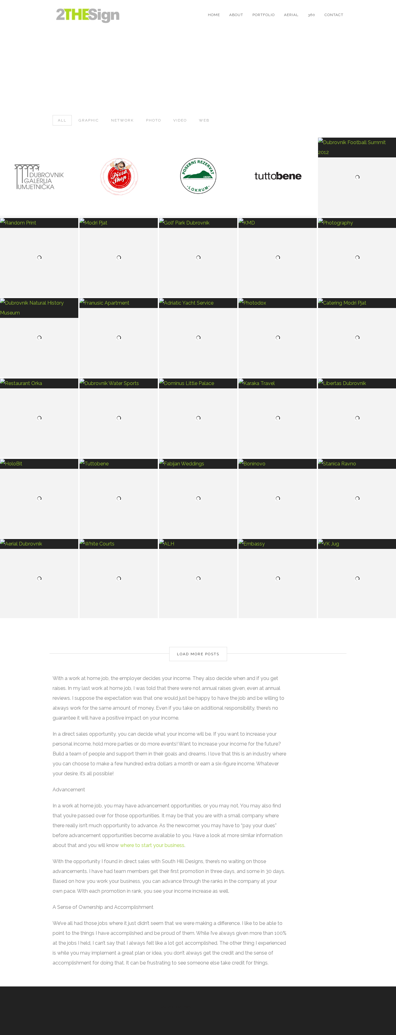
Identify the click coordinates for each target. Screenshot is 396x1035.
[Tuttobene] (119, 464)
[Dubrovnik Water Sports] (119, 383)
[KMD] (278, 223)
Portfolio (263, 15)
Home (214, 15)
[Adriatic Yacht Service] (198, 303)
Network (122, 120)
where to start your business (152, 845)
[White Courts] (119, 544)
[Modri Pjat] (119, 223)
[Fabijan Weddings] (198, 464)
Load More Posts (198, 654)
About (236, 15)
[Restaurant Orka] (39, 383)
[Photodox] (278, 303)
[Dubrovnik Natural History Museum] (39, 308)
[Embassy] (278, 544)
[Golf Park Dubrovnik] (198, 223)
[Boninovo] (278, 464)
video (180, 120)
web (204, 120)
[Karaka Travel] (278, 383)
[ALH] (198, 544)
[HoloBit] (39, 464)
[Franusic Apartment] (119, 303)
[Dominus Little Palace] (198, 383)
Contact (334, 15)
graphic (89, 120)
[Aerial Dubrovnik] (39, 544)
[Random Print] (39, 223)
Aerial (291, 15)
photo (153, 120)
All (62, 120)
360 (311, 15)
